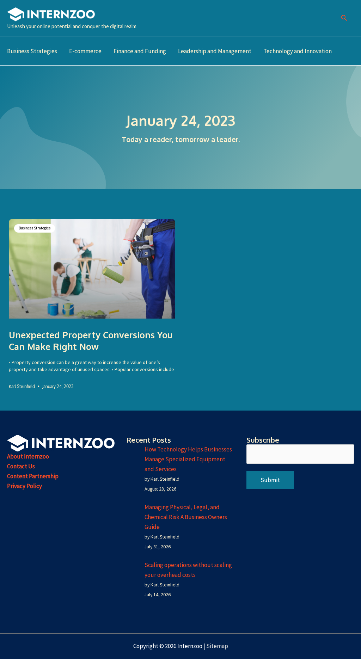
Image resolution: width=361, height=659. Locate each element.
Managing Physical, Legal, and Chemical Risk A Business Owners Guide (186, 517)
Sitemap (217, 646)
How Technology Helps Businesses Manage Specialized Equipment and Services (188, 459)
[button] (344, 18)
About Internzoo (28, 456)
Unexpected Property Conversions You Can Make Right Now (90, 340)
